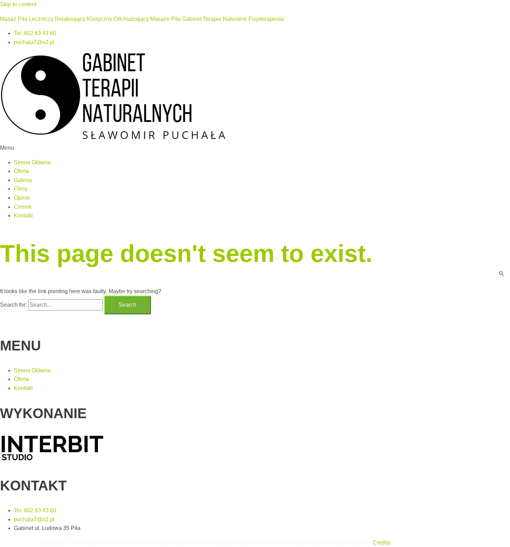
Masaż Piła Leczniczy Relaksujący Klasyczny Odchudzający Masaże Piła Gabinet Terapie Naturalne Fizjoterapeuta (142, 19)
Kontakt (23, 215)
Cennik (23, 207)
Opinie (22, 198)
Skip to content (18, 4)
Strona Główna (32, 162)
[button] (255, 147)
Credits (381, 543)
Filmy (20, 189)
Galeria (23, 180)
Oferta (21, 171)
